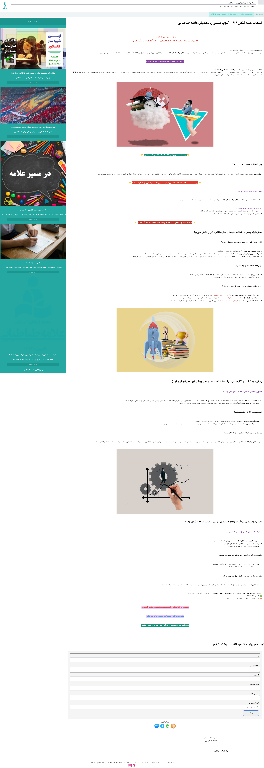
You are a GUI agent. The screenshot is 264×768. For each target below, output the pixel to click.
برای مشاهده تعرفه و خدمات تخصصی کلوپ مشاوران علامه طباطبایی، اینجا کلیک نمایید (165, 182)
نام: (258, 656)
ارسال (251, 713)
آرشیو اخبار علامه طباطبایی (33, 369)
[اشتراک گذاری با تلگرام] (162, 728)
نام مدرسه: (255, 693)
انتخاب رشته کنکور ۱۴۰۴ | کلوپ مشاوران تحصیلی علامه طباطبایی (231, 14)
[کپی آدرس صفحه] (173, 728)
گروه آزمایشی (254, 703)
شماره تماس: (254, 684)
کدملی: (256, 675)
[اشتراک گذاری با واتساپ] (167, 728)
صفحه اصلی (259, 14)
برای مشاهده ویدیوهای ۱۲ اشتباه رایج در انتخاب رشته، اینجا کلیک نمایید (165, 222)
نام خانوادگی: (254, 665)
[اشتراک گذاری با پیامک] (156, 728)
